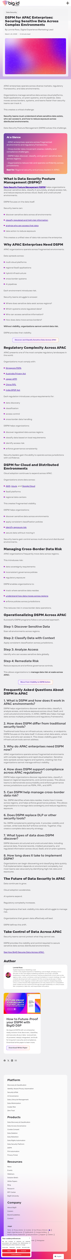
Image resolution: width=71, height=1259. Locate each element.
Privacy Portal (12, 1155)
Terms (9, 1230)
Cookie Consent (13, 1129)
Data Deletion (12, 1133)
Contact (10, 1218)
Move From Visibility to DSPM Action (35, 682)
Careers (10, 1211)
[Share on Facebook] (5, 1060)
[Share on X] (8, 1060)
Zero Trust (11, 1110)
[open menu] (67, 3)
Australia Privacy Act (16, 374)
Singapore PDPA (13, 368)
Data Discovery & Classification (18, 1122)
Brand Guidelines (13, 1215)
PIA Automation (13, 1151)
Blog (9, 1185)
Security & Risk (12, 1092)
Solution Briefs (12, 1178)
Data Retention (12, 1137)
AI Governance (12, 1096)
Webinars (10, 1174)
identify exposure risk (16, 527)
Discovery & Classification (16, 1085)
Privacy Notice (18, 1230)
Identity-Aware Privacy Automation (20, 1089)
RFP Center (11, 1192)
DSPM (9, 1148)
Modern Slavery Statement (16, 1234)
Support (42, 1234)
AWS (8, 486)
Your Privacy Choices (40, 1230)
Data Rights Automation (16, 1140)
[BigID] (11, 3)
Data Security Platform (15, 1144)
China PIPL (11, 385)
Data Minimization (14, 1103)
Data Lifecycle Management (17, 1099)
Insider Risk (11, 1107)
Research (10, 1189)
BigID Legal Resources (14, 1232)
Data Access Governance (16, 1126)
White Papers (12, 1181)
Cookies (28, 1230)
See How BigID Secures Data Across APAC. (24, 952)
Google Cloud (28, 486)
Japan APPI (11, 379)
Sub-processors (32, 1234)
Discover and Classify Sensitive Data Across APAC (35, 340)
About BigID (11, 1207)
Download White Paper (18, 1048)
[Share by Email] (16, 1060)
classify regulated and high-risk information (27, 220)
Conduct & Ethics (41, 1232)
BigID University (13, 1196)
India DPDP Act (13, 390)
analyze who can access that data (22, 226)
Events (9, 1170)
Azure (14, 486)
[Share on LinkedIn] (12, 1060)
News (9, 1167)
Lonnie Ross (14, 30)
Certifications (29, 1232)
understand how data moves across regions (27, 596)
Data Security (11, 12)
